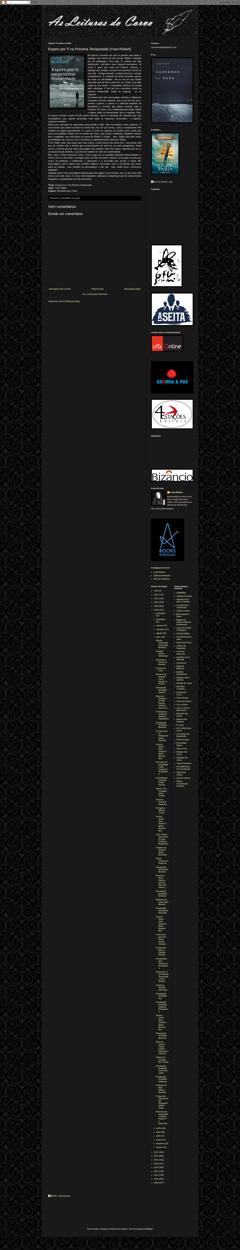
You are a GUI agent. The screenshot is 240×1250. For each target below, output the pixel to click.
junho (159, 1128)
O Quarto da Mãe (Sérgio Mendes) (161, 1088)
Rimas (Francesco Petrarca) (162, 860)
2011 (156, 1175)
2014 (156, 1163)
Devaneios (181, 663)
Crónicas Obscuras (180, 652)
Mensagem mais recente (60, 289)
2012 (156, 1171)
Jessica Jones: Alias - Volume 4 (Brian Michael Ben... (161, 751)
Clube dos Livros (184, 642)
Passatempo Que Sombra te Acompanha (162, 963)
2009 (156, 1183)
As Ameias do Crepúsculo (182, 606)
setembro (160, 629)
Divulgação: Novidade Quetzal (161, 689)
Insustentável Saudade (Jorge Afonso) (162, 781)
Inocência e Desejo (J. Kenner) (161, 662)
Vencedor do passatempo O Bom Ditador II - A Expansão (162, 1118)
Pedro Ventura (182, 740)
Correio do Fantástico (181, 647)
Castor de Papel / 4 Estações (184, 629)
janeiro (159, 1147)
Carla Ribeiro (176, 492)
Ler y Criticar (182, 704)
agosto (159, 633)
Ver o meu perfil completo (162, 509)
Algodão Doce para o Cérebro (183, 600)
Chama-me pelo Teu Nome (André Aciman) (161, 939)
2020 (156, 602)
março (159, 1140)
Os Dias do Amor (161, 669)
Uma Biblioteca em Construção (183, 767)
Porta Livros (181, 749)
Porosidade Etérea (181, 744)
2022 (156, 595)
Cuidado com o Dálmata (183, 658)
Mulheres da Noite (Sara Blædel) (162, 902)
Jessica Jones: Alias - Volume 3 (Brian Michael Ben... (161, 823)
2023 (156, 591)
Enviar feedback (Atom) (69, 301)
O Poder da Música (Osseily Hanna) (161, 951)
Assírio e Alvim (182, 611)
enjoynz (124, 1229)
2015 (156, 1160)
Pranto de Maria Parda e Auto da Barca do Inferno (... (161, 882)
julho (158, 637)
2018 (156, 610)
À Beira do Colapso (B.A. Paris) (162, 1059)
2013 (156, 1167)
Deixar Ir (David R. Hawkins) (161, 801)
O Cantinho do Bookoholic (182, 735)
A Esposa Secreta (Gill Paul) (161, 987)
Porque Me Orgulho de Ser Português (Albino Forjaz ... (162, 1102)
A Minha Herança (184, 596)
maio (158, 1132)
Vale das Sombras (161, 579)
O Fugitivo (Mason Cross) (160, 810)
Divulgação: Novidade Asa (161, 996)
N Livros (180, 725)
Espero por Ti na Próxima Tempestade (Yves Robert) (162, 977)
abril (158, 1136)
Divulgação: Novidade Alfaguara (161, 1079)
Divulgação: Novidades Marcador (162, 910)
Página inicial (98, 289)
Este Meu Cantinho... (181, 687)
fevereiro (160, 1143)
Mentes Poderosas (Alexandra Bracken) (162, 644)
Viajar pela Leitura (181, 773)
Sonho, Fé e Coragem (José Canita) (161, 792)
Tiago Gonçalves (184, 763)
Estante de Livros (184, 683)
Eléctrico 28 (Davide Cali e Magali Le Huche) (161, 679)
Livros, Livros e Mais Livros (183, 709)
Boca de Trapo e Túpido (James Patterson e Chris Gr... (162, 1048)
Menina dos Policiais (181, 720)
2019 (156, 606)
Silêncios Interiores (161, 575)
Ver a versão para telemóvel (94, 294)
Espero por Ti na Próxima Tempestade (73, 185)
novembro (160, 619)
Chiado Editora (183, 633)
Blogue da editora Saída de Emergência (183, 622)
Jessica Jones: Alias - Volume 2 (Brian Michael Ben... (161, 924)
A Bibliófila (181, 593)
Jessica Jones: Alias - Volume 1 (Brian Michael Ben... (161, 1022)
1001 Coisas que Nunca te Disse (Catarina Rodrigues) (162, 839)
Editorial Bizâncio (180, 667)
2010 (156, 1179)
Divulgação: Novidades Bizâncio (162, 869)
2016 (156, 1156)
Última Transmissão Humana (182, 783)
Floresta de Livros (181, 693)
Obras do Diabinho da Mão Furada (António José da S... (162, 702)
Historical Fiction (183, 701)
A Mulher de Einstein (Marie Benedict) (161, 851)
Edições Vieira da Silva (182, 679)
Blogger (149, 1229)
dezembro (160, 613)
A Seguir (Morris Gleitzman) (162, 653)
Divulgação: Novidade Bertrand (161, 725)
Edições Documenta (181, 673)
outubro (160, 625)
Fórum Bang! (182, 698)
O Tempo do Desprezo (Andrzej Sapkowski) (162, 715)
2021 (156, 598)
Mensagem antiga (132, 289)
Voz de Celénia (183, 778)
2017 (156, 1152)
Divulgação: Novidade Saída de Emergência (162, 1007)
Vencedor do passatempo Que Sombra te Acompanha (162, 768)
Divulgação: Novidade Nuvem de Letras (162, 1069)
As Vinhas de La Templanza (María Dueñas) (162, 736)
